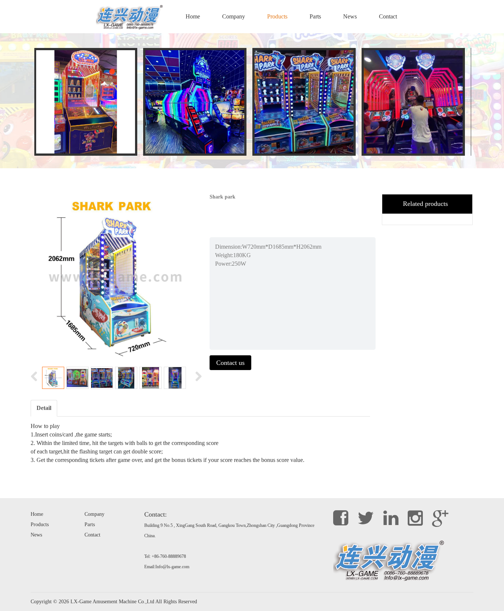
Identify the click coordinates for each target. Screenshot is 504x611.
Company (233, 16)
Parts (315, 16)
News (350, 16)
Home (193, 16)
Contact (388, 16)
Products (277, 16)
